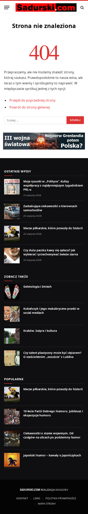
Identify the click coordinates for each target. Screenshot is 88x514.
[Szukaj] (82, 7)
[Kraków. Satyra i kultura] (12, 336)
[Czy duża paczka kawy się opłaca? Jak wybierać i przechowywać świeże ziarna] (12, 255)
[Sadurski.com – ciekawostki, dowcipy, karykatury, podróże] (46, 7)
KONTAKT (22, 498)
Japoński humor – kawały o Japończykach (52, 455)
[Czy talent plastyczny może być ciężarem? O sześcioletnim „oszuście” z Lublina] (12, 358)
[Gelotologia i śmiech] (12, 292)
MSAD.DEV (61, 490)
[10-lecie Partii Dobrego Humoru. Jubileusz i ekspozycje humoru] (12, 416)
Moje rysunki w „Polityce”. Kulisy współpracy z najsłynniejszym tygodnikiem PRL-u (53, 185)
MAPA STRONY (47, 503)
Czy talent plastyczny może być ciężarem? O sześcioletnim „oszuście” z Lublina (52, 355)
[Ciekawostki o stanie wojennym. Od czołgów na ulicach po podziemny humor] (12, 438)
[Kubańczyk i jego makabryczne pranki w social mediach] (12, 314)
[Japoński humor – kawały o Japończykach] (12, 460)
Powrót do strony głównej (29, 107)
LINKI (36, 498)
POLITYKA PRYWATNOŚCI (60, 498)
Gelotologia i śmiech (37, 286)
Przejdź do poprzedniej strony (32, 100)
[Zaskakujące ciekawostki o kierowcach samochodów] (12, 211)
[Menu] (6, 7)
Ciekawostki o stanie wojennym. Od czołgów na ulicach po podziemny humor (51, 435)
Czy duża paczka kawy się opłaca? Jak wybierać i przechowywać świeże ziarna (50, 252)
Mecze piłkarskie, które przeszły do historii (53, 228)
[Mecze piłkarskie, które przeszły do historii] (12, 233)
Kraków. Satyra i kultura (40, 331)
